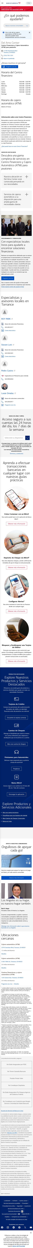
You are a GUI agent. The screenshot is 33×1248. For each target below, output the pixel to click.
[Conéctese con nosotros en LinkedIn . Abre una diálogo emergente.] (14, 1227)
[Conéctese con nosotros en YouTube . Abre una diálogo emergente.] (31, 1227)
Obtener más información (16, 524)
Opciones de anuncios (14, 1211)
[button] (2, 3)
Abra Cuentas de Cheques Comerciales (14, 818)
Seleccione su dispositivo (14, 438)
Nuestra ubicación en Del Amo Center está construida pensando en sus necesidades (16, 177)
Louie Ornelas (7, 393)
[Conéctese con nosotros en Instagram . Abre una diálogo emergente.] (8, 1227)
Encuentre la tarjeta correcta (16, 718)
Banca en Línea (7, 821)
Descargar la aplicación (16, 794)
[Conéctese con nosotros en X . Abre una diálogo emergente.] (25, 1227)
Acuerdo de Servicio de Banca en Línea (12, 1110)
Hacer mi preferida (9, 58)
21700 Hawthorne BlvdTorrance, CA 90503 (10, 51)
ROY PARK (6, 319)
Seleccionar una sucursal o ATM (12, 9)
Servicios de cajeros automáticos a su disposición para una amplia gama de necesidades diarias (16, 194)
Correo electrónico (10, 330)
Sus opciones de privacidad (9, 1214)
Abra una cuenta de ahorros (10, 812)
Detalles (3, 954)
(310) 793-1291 (8, 55)
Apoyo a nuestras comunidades (14, 25)
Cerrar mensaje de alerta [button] (29, 32)
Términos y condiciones (16, 453)
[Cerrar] (31, 1233)
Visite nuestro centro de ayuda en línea (12, 287)
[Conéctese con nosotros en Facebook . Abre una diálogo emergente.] (2, 1227)
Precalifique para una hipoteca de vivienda (15, 815)
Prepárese (16, 769)
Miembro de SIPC (12, 1132)
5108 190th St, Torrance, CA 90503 (11, 961)
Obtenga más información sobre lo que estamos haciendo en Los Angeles (15, 927)
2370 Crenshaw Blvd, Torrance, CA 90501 (13, 947)
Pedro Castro (7, 370)
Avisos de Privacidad (19, 1246)
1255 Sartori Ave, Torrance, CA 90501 (12, 977)
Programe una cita (8, 67)
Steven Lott (6, 345)
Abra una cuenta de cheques (16, 744)
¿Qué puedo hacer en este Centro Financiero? (14, 146)
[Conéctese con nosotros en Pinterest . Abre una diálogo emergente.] (19, 1227)
